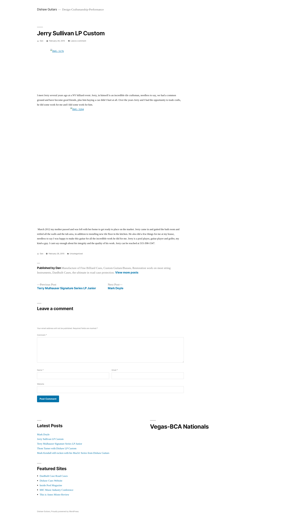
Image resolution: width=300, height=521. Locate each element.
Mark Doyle (43, 434)
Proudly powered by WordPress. (65, 511)
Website (40, 384)
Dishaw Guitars (47, 9)
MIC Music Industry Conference (56, 490)
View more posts (126, 272)
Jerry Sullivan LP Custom (50, 439)
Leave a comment (78, 41)
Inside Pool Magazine (51, 485)
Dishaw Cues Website (51, 480)
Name (40, 370)
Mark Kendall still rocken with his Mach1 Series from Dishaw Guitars (73, 453)
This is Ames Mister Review (54, 494)
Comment (42, 335)
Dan (41, 41)
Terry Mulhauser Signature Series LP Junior (59, 443)
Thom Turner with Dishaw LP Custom (56, 448)
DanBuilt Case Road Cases (54, 476)
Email (115, 370)
